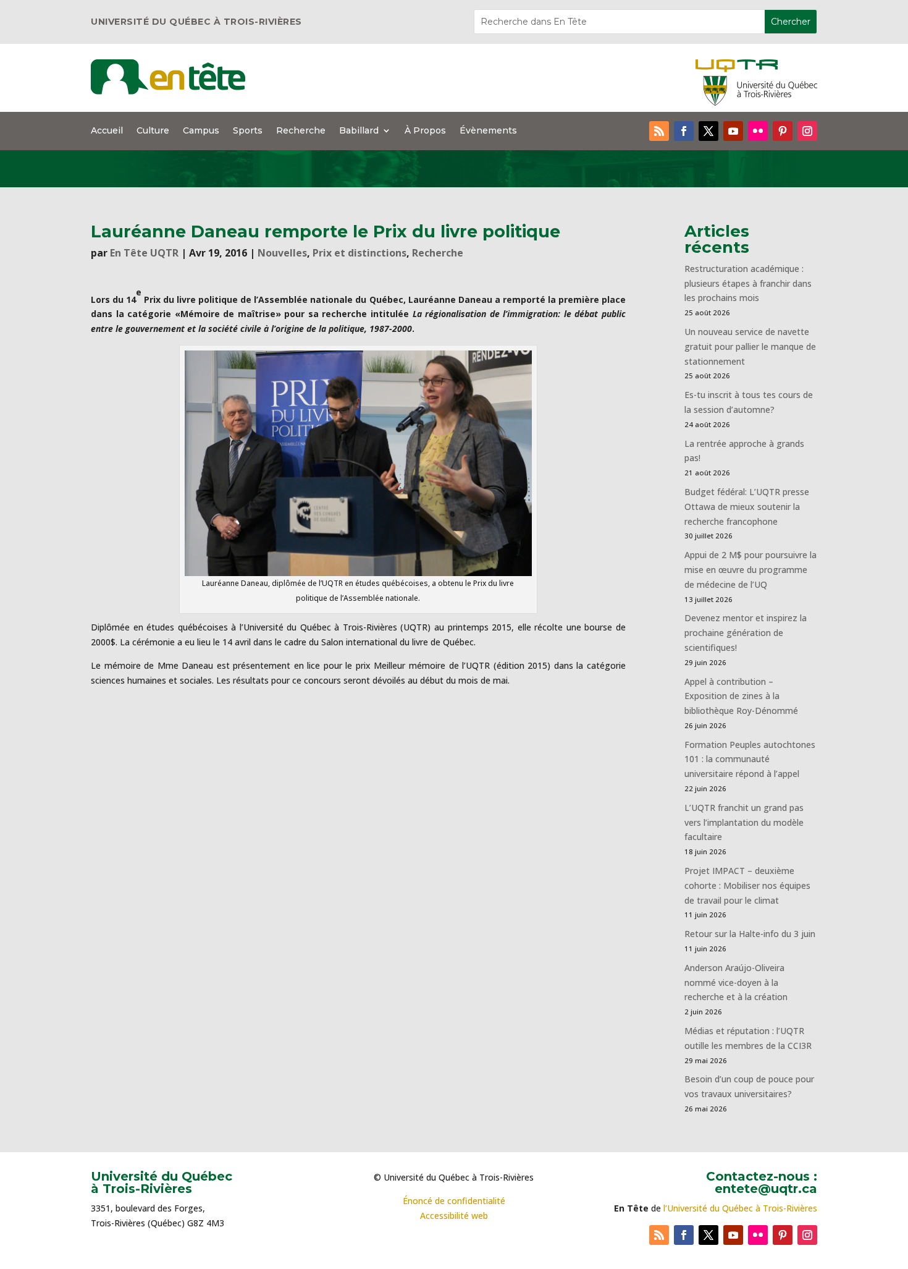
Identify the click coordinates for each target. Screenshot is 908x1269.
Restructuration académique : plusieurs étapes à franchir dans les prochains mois (748, 283)
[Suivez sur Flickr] (758, 131)
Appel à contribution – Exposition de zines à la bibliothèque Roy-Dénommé (741, 696)
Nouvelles (282, 253)
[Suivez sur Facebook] (684, 131)
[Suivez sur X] (708, 131)
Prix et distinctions (359, 253)
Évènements (488, 131)
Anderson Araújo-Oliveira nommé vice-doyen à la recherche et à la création (736, 982)
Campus (201, 131)
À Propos (425, 131)
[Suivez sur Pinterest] (782, 131)
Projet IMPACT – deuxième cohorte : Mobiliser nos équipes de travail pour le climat (747, 885)
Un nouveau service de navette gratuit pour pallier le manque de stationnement (750, 346)
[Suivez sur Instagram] (807, 131)
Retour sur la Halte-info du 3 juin (749, 934)
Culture (153, 131)
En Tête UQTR (144, 253)
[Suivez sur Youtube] (733, 131)
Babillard (359, 131)
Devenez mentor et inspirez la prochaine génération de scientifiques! (745, 632)
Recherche (301, 131)
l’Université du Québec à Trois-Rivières (740, 1208)
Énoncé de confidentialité (454, 1201)
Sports (248, 131)
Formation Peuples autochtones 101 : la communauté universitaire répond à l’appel (749, 759)
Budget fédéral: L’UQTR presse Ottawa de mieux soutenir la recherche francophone (746, 506)
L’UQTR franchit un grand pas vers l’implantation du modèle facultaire (744, 822)
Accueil (107, 131)
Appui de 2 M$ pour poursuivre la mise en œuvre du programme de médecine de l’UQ (750, 569)
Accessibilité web (454, 1215)
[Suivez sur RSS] (659, 131)
